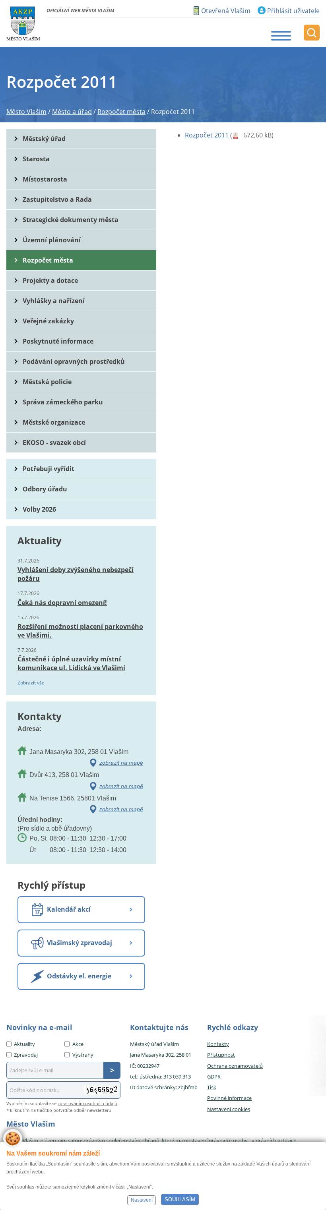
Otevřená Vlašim (225, 10)
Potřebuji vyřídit (48, 468)
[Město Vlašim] (23, 23)
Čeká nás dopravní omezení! (62, 602)
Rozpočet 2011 (207, 135)
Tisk (211, 1087)
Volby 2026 (39, 509)
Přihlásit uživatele (293, 10)
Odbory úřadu (45, 489)
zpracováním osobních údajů (87, 1103)
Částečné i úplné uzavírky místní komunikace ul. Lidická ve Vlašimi (71, 663)
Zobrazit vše (31, 682)
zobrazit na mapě (121, 763)
